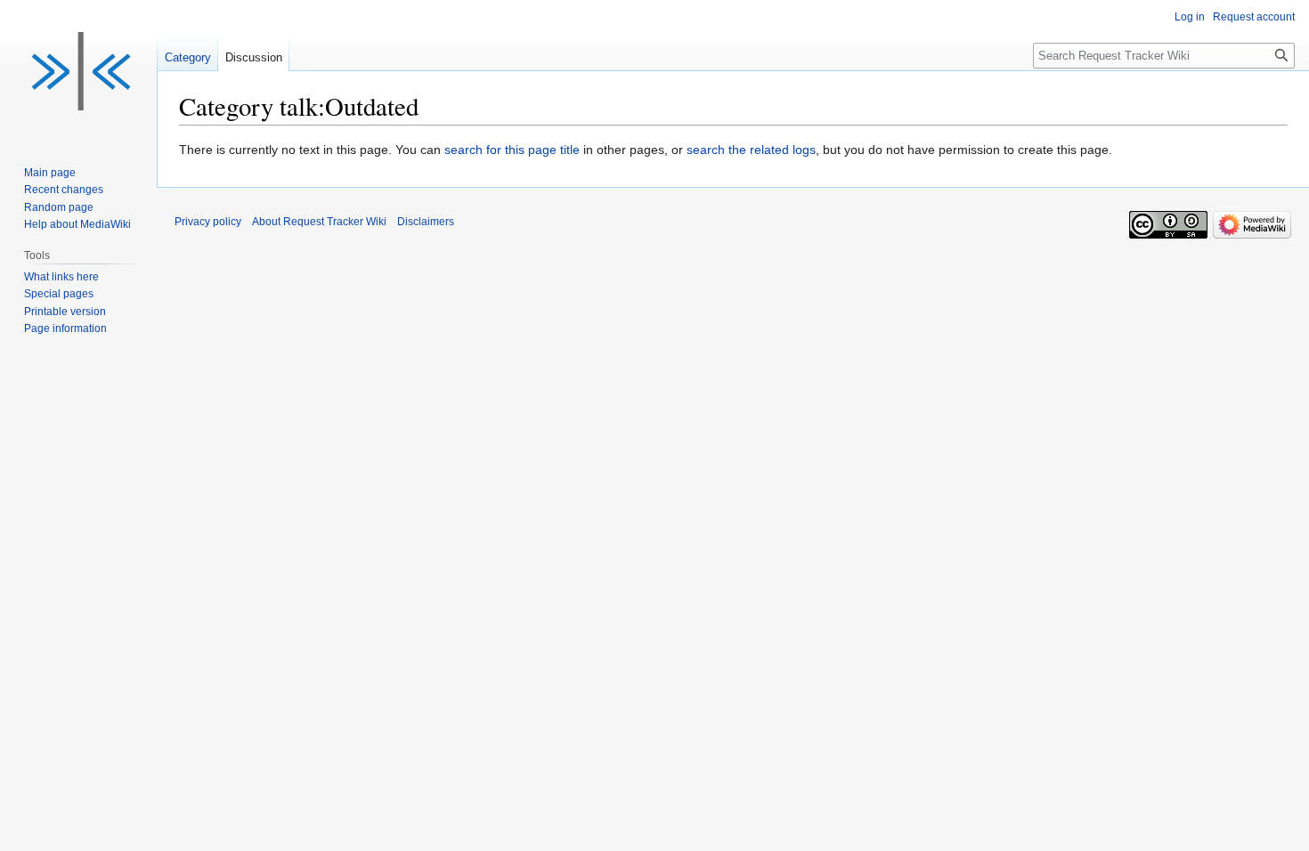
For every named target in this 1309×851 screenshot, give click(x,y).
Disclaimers (425, 221)
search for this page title (512, 149)
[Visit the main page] (78, 71)
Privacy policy (208, 221)
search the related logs (751, 149)
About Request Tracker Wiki (319, 221)
